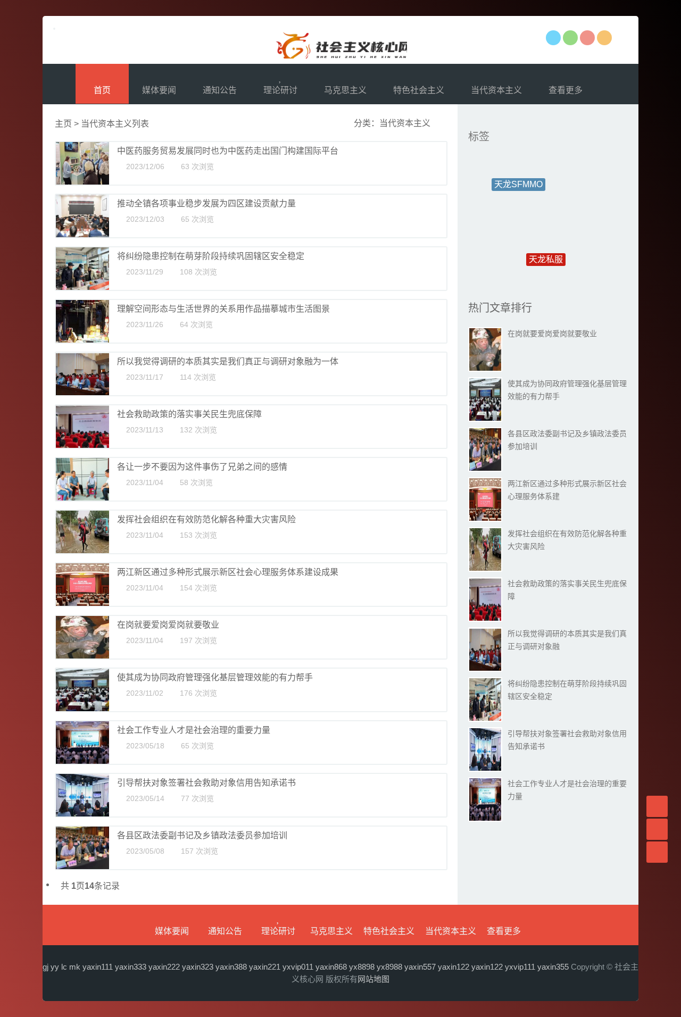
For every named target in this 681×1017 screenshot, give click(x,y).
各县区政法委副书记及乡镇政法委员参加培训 (202, 835)
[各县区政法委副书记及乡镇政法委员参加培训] (82, 848)
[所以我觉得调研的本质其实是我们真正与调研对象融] (485, 649)
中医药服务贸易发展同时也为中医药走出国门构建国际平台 (227, 150)
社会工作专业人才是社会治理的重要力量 (193, 730)
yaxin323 (197, 966)
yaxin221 (264, 966)
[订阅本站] (604, 37)
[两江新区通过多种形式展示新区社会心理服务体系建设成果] (82, 584)
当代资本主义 (496, 90)
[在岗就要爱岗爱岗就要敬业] (82, 637)
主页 (63, 123)
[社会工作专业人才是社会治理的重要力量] (82, 742)
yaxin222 (164, 966)
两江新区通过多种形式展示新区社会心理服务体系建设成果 (227, 572)
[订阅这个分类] (439, 123)
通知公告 (220, 90)
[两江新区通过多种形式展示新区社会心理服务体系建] (485, 499)
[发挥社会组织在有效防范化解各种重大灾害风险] (82, 532)
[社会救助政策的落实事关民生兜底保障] (82, 426)
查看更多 (567, 90)
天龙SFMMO (518, 176)
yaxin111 (97, 966)
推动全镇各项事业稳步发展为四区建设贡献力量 (206, 203)
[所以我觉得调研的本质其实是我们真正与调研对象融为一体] (82, 374)
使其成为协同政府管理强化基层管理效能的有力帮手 (215, 677)
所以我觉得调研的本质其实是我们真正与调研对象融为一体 (227, 361)
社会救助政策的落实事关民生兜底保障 (189, 414)
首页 (102, 90)
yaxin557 (420, 966)
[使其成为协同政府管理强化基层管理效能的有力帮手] (82, 690)
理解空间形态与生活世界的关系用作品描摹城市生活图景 (223, 308)
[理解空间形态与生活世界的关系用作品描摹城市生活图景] (82, 321)
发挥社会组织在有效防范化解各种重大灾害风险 (206, 519)
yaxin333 (130, 966)
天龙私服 (546, 240)
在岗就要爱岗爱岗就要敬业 (168, 624)
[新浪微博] (587, 37)
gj (45, 966)
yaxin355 (553, 966)
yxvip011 (298, 966)
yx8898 (362, 966)
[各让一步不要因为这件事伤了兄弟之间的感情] (82, 479)
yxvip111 (520, 966)
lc (64, 966)
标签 (478, 137)
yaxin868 (331, 966)
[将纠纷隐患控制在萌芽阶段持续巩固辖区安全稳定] (82, 268)
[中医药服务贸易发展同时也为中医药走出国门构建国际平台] (82, 163)
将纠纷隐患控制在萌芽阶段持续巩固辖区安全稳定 (210, 256)
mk (74, 966)
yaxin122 (453, 966)
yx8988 (389, 966)
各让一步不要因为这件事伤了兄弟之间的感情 (202, 466)
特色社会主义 (418, 90)
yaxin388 (231, 966)
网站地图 (373, 978)
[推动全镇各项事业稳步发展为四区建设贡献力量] (82, 216)
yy (55, 966)
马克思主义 (345, 90)
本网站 (340, 40)
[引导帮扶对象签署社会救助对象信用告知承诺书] (82, 795)
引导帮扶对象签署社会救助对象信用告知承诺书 (206, 782)
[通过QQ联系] (553, 37)
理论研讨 (280, 90)
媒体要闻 (159, 90)
